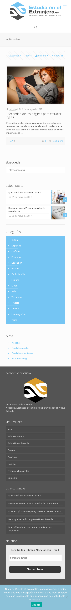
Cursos (11, 450)
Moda (14, 285)
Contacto (12, 478)
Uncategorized (19, 314)
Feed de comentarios (22, 353)
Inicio (10, 429)
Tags (27, 55)
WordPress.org (19, 358)
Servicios (12, 457)
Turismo (15, 308)
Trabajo (15, 303)
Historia (15, 280)
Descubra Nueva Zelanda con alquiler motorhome (33, 503)
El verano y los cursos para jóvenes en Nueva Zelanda (35, 511)
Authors (42, 55)
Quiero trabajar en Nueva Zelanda (24, 495)
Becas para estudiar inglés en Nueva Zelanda (30, 519)
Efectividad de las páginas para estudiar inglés (33, 115)
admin (12, 109)
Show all (58, 55)
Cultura (15, 240)
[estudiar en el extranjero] (35, 11)
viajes (14, 320)
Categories (13, 55)
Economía (17, 257)
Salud (14, 291)
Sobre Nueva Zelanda (18, 443)
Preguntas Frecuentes (18, 471)
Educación (17, 263)
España (15, 268)
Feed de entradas (20, 348)
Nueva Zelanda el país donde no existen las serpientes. (30, 529)
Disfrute (15, 251)
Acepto (36, 604)
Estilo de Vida (18, 274)
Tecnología (17, 297)
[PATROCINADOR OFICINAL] (35, 390)
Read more (57, 141)
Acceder (16, 343)
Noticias (12, 464)
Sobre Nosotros (16, 436)
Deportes (16, 245)
